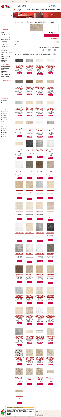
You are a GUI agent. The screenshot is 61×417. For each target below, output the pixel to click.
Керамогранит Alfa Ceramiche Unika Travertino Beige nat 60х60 (50, 275)
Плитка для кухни (5, 39)
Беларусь (4, 100)
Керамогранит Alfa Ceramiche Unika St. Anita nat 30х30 (40, 149)
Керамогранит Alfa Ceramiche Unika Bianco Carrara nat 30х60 (50, 66)
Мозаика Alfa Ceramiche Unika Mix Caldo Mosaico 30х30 (50, 337)
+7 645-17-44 (22, 5)
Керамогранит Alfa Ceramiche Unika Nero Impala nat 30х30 (29, 149)
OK (8, 413)
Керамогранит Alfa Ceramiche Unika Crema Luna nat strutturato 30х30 (29, 233)
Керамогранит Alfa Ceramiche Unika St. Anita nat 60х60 (19, 254)
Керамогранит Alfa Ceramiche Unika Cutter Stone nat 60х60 (19, 275)
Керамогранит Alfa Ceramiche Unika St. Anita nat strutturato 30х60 (50, 129)
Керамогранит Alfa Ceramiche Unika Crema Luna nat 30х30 (40, 212)
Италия (4, 113)
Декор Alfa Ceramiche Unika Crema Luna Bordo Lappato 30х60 (29, 337)
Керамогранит (4, 41)
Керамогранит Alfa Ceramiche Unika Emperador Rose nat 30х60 (29, 129)
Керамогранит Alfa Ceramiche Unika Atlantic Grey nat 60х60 (19, 296)
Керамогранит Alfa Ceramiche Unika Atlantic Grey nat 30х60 (19, 108)
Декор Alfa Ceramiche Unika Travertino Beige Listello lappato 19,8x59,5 (19, 397)
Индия (4, 107)
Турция (4, 126)
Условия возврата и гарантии (54, 9)
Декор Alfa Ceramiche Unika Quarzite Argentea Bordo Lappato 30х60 (40, 337)
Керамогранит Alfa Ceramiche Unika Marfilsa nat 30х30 (29, 212)
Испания (4, 111)
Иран (3, 109)
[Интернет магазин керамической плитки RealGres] (5, 6)
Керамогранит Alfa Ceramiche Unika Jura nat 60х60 (30, 275)
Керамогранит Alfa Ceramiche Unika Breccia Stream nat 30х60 (40, 108)
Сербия (4, 124)
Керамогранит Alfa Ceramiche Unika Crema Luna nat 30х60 (19, 128)
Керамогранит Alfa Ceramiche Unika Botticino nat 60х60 (29, 296)
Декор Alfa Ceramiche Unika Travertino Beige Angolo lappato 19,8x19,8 (19, 378)
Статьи (24, 9)
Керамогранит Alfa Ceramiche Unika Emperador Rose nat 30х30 (50, 212)
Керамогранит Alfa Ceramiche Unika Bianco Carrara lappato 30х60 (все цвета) (39, 129)
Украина (4, 130)
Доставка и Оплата (35, 9)
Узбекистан (4, 128)
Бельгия (4, 102)
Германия (4, 104)
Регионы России (44, 9)
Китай (4, 115)
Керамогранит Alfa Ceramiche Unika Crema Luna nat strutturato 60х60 (50, 317)
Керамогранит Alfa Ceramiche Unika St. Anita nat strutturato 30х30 (40, 233)
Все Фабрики (4, 29)
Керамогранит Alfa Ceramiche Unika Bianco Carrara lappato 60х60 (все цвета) (39, 317)
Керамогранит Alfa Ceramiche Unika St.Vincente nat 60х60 (50, 254)
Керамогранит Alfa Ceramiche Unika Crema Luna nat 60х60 (19, 316)
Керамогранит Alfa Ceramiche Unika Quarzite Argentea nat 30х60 (40, 67)
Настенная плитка (5, 34)
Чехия (4, 136)
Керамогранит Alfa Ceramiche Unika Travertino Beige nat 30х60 (50, 88)
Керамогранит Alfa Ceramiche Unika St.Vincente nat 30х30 (30, 171)
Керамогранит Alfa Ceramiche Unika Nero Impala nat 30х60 (19, 66)
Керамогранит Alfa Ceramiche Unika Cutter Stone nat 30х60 (29, 87)
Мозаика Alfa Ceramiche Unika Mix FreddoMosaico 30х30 (19, 358)
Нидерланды (5, 117)
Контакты (18, 10)
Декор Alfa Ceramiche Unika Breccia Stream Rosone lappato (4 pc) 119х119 (29, 359)
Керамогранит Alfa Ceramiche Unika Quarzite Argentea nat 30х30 (50, 150)
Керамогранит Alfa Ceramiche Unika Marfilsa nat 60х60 (50, 296)
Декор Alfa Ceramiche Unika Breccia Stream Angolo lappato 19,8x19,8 (50, 359)
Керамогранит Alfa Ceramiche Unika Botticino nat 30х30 (50, 191)
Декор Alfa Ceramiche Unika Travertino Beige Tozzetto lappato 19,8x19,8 (40, 378)
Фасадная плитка (5, 46)
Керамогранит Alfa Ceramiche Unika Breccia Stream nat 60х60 (40, 296)
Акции (2, 140)
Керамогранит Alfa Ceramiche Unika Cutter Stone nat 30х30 (40, 171)
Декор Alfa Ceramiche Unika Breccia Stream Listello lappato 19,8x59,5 (50, 378)
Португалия (5, 121)
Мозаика (3, 44)
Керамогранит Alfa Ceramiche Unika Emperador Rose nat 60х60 (29, 317)
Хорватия (4, 134)
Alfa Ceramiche (52, 39)
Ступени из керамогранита (4, 50)
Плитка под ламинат (5, 42)
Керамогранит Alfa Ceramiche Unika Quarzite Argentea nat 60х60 (30, 254)
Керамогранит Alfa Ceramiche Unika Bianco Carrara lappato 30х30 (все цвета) (19, 233)
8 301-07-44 (22, 6)
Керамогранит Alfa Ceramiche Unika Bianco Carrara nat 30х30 (19, 171)
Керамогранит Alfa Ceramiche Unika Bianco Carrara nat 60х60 (39, 254)
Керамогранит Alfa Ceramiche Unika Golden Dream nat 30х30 (19, 191)
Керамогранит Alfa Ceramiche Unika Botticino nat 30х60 (29, 108)
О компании (19, 9)
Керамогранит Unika (54, 38)
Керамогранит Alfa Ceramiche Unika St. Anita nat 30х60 (29, 66)
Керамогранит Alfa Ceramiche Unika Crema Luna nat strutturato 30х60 (19, 150)
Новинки (28, 9)
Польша (4, 119)
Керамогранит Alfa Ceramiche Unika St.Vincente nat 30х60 (19, 87)
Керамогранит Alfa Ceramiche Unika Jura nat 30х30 (50, 171)
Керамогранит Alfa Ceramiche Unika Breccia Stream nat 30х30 (19, 212)
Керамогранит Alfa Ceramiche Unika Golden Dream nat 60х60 (40, 275)
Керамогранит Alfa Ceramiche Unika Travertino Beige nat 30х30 (29, 191)
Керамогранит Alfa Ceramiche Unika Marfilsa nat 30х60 (50, 108)
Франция (4, 132)
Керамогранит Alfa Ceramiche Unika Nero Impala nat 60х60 (50, 233)
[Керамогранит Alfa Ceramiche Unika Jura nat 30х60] (37, 27)
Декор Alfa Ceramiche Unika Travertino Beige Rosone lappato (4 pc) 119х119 (40, 359)
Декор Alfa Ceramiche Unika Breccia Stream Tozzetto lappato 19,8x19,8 (29, 378)
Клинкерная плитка (5, 37)
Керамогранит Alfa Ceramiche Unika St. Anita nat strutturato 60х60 (19, 338)
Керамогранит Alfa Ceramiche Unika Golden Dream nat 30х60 (40, 87)
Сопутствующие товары (6, 52)
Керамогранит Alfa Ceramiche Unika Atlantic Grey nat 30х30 (40, 191)
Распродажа (3, 142)
